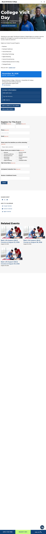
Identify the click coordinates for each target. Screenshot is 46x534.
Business (6, 152)
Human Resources (8, 155)
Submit (4, 182)
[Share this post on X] (5, 200)
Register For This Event (9, 25)
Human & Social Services (22, 153)
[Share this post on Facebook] (2, 200)
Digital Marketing (8, 160)
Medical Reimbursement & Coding (23, 157)
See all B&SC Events (7, 109)
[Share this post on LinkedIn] (7, 200)
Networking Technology (6, 158)
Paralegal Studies (23, 160)
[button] (42, 527)
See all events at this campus (10, 105)
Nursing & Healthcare (9, 154)
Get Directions (7, 85)
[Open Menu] (44, 1)
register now (12, 67)
